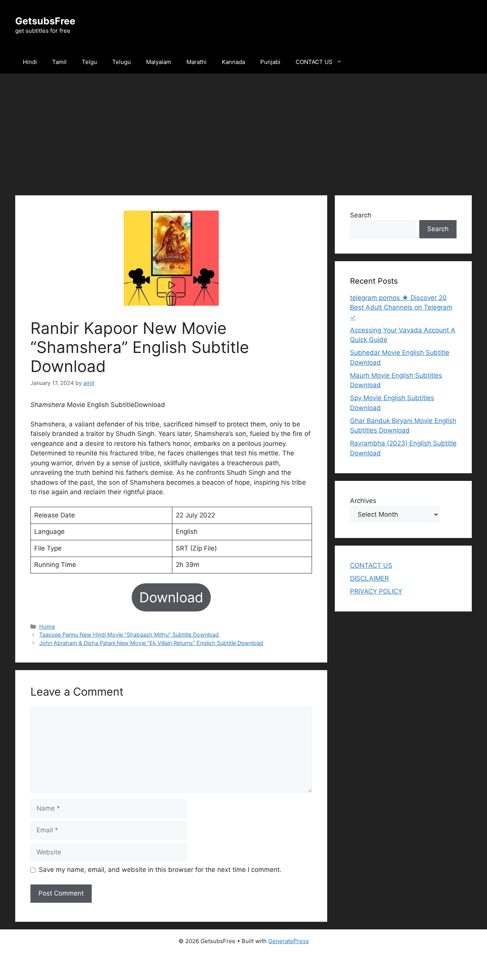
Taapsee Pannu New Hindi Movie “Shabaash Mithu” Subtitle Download (129, 634)
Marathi (196, 61)
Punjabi (270, 61)
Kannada (233, 61)
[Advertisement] (243, 130)
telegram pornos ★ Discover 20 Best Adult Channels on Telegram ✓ (401, 307)
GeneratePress (288, 941)
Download (171, 597)
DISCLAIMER (369, 578)
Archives (363, 500)
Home (47, 626)
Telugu (121, 61)
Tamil (59, 61)
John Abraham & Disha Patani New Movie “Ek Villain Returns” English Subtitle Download (151, 643)
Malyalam (158, 61)
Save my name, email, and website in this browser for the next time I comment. (160, 869)
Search (360, 215)
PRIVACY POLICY (376, 591)
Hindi (30, 61)
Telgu (89, 61)
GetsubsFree (45, 21)
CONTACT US (314, 61)
